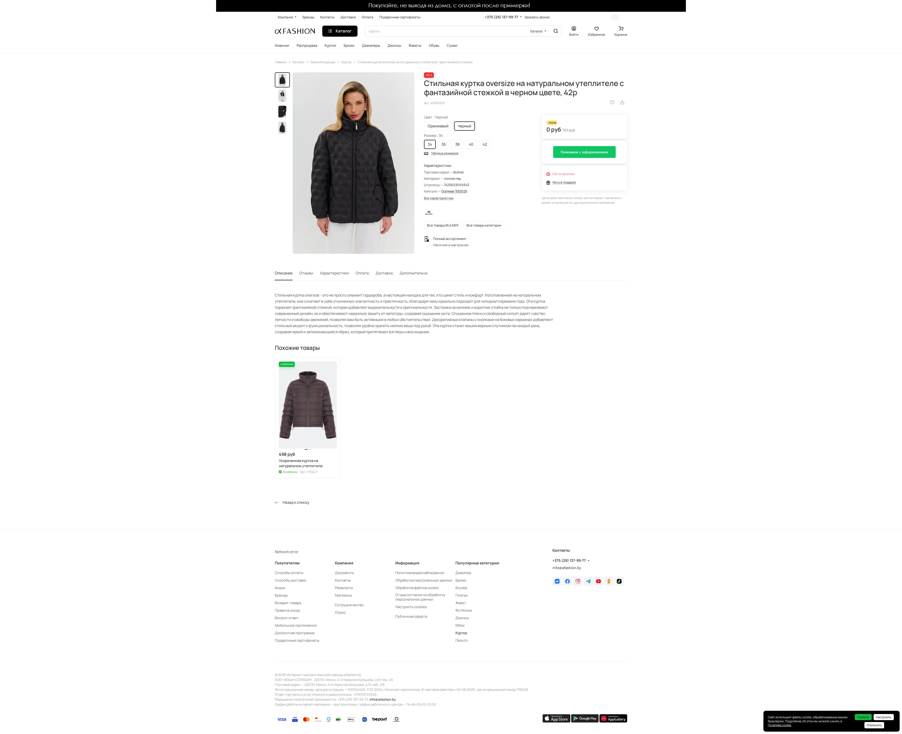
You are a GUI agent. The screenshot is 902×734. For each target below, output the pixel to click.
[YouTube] (598, 581)
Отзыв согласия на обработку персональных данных (420, 597)
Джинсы (462, 617)
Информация (407, 563)
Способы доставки (290, 580)
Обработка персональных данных (423, 580)
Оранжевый (438, 126)
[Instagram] (578, 581)
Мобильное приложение (296, 625)
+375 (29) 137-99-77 (501, 17)
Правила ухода (287, 610)
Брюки (460, 580)
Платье (461, 595)
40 (471, 144)
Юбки (460, 625)
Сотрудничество (349, 604)
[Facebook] (567, 581)
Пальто (461, 640)
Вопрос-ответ (287, 617)
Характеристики (334, 273)
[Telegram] (588, 581)
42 (485, 144)
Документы (344, 572)
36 (443, 144)
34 (430, 144)
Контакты (343, 580)
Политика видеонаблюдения (419, 572)
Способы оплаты (289, 572)
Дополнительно (414, 273)
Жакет (460, 602)
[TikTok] (619, 581)
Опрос (340, 612)
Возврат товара (288, 602)
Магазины (343, 595)
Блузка (461, 587)
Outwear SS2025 (454, 191)
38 (457, 144)
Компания (344, 563)
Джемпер (463, 572)
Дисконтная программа (294, 632)
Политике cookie (779, 725)
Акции (280, 587)
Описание (283, 273)
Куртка (461, 632)
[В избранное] (612, 102)
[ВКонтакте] (557, 581)
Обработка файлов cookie (417, 587)
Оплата (362, 273)
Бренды (281, 595)
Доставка (384, 273)
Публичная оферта (411, 616)
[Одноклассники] (609, 581)
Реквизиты (344, 587)
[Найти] (556, 31)
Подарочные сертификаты (297, 640)
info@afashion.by (566, 567)
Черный (464, 126)
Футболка (463, 610)
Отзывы (306, 273)
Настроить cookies (411, 606)
